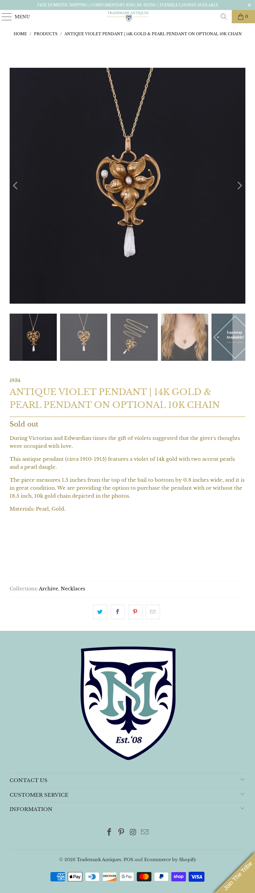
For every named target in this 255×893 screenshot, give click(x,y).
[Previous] (16, 186)
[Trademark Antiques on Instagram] (133, 833)
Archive (48, 589)
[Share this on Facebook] (118, 612)
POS (128, 859)
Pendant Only (33, 538)
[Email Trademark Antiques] (145, 833)
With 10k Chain (85, 538)
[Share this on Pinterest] (135, 612)
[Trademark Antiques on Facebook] (110, 833)
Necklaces (73, 589)
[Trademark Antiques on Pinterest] (121, 833)
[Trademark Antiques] (127, 16)
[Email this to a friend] (153, 612)
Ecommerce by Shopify (170, 859)
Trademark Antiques (99, 859)
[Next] (239, 186)
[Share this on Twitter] (100, 612)
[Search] (223, 16)
